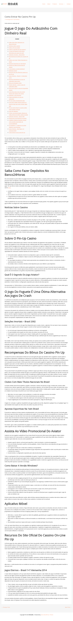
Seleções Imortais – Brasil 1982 (17, 116)
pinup (9, 187)
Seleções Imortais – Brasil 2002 (17, 54)
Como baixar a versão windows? (17, 69)
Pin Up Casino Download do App (17, 100)
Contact (69, 4)
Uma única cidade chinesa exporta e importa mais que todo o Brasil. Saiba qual (18, 104)
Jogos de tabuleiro (13, 111)
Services (61, 4)
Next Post (68, 607)
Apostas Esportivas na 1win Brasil (17, 63)
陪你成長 (13, 4)
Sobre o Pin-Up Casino (14, 47)
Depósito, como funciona (15, 95)
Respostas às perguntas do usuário (18, 118)
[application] (64, 4)
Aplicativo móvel (13, 70)
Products (54, 4)
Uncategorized (9, 19)
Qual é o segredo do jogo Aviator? (17, 49)
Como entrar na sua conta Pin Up (17, 132)
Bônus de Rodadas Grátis (15, 83)
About (48, 4)
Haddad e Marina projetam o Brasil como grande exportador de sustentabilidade (17, 121)
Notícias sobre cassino (14, 46)
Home (43, 4)
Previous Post (6, 607)
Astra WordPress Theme (47, 614)
